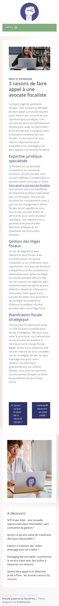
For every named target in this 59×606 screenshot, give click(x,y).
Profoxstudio (23, 601)
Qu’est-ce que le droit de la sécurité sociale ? (18, 413)
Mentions (33, 595)
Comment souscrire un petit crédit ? (42, 410)
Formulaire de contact (13, 595)
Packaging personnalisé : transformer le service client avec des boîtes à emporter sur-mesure (29, 560)
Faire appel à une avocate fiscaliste (29, 185)
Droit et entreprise (20, 78)
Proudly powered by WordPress (19, 598)
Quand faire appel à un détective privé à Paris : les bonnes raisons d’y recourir (28, 575)
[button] (29, 28)
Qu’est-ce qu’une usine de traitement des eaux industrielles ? (29, 536)
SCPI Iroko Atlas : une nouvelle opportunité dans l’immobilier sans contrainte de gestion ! (28, 523)
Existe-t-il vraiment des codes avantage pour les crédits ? (24, 547)
